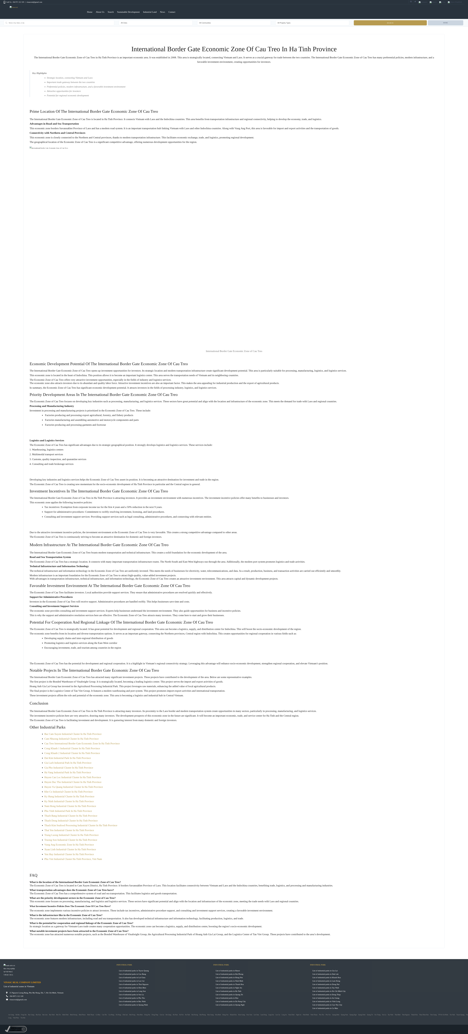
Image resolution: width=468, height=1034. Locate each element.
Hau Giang (210, 1015)
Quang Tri (370, 1015)
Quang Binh (335, 1015)
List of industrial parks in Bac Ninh (132, 1001)
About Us (100, 12)
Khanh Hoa (233, 1015)
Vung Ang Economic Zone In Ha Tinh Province (69, 844)
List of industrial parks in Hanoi (228, 971)
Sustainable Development (128, 12)
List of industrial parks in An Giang (325, 998)
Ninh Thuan (314, 1015)
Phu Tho (321, 1015)
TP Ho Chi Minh (443, 1015)
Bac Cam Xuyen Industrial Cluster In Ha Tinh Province (73, 734)
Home (89, 12)
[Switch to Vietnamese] (423, 2)
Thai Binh (397, 1015)
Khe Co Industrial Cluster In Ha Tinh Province (68, 791)
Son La (384, 1015)
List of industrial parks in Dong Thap (326, 994)
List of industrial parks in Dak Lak (325, 974)
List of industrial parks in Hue (227, 998)
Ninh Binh (306, 1015)
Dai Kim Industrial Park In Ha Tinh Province (67, 758)
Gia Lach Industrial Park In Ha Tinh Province (67, 762)
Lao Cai (278, 1015)
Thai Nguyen (406, 1015)
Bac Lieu (45, 1015)
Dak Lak (125, 1015)
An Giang (11, 1015)
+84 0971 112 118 (16, 996)
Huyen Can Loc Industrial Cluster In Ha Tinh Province (72, 777)
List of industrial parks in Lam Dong (326, 981)
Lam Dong (264, 1015)
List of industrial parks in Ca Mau (325, 1008)
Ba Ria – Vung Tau (21, 1015)
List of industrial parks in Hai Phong (229, 974)
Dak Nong (132, 1015)
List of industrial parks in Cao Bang (132, 974)
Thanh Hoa (414, 1015)
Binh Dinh (65, 1015)
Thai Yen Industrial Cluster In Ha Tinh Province (69, 830)
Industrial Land (150, 12)
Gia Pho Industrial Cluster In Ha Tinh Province (68, 767)
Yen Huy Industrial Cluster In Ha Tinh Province (69, 854)
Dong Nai (147, 1015)
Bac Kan (38, 1015)
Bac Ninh (52, 1015)
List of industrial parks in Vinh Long (326, 1001)
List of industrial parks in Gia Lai (325, 971)
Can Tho (104, 1015)
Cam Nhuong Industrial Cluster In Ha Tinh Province (71, 738)
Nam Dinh (291, 1015)
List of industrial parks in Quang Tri (229, 994)
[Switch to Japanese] (433, 2)
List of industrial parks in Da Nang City (231, 1001)
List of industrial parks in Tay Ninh (325, 988)
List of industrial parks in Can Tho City (327, 1005)
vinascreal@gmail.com (34, 2)
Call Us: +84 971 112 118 (15, 2)
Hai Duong (194, 1015)
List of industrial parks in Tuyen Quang (134, 971)
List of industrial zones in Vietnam (19, 986)
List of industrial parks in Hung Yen (229, 977)
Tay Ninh (390, 1015)
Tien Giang (433, 1015)
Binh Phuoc (82, 1015)
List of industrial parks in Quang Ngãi (230, 1005)
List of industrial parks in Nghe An (229, 988)
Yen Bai (23, 1018)
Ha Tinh (187, 1015)
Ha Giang (168, 1015)
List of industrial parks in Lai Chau (132, 977)
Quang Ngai (353, 1015)
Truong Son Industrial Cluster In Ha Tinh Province (70, 839)
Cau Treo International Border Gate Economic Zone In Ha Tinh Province (82, 743)
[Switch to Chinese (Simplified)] (455, 2)
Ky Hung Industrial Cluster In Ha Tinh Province (69, 796)
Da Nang (118, 1015)
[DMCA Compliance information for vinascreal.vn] (234, 1029)
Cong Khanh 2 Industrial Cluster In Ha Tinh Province (72, 753)
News (162, 12)
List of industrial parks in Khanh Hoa (326, 977)
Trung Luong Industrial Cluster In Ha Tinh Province (71, 835)
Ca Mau (98, 1015)
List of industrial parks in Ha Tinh (228, 991)
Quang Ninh (361, 1015)
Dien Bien (140, 1015)
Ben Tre (58, 1015)
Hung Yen (225, 1015)
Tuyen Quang (460, 1015)
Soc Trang (377, 1015)
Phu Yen (328, 1015)
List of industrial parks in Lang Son (132, 991)
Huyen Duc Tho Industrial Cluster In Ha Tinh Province (72, 782)
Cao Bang (111, 1015)
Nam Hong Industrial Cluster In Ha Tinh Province (70, 806)
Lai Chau (256, 1015)
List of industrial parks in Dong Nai (325, 984)
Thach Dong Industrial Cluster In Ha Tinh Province (71, 820)
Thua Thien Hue (424, 1015)
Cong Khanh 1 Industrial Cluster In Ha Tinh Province (72, 748)
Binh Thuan (90, 1015)
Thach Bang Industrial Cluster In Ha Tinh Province (70, 815)
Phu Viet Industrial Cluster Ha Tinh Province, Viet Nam (73, 859)
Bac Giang (31, 1015)
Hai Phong (203, 1015)
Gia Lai (162, 1015)
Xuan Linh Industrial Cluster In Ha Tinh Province (70, 849)
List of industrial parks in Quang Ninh (133, 1005)
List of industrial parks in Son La (131, 994)
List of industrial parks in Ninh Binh (229, 981)
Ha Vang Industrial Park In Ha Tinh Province (67, 772)
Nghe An (298, 1015)
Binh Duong (73, 1015)
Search (111, 12)
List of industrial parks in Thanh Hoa (230, 984)
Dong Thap (155, 1015)
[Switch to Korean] (442, 2)
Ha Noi (181, 1015)
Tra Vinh (452, 1015)
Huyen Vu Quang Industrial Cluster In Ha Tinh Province (73, 786)
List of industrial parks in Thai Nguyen (133, 984)
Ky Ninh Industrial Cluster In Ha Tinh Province (69, 801)
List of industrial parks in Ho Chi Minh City (329, 991)
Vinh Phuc (16, 1018)
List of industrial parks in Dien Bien (132, 988)
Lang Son (271, 1015)
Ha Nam (175, 1015)
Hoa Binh (218, 1015)
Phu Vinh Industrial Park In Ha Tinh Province (68, 811)
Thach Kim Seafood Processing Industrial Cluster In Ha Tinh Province (80, 825)
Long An (284, 1015)
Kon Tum (249, 1015)
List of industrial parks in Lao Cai (131, 981)
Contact (171, 12)
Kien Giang (241, 1015)
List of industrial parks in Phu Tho (132, 998)
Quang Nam (344, 1015)
